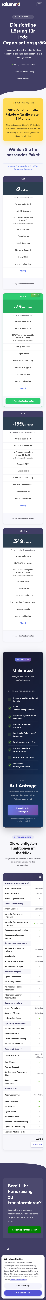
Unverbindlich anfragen (23, 810)
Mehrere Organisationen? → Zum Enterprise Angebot (23, 167)
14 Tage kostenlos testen (23, 284)
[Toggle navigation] (39, 4)
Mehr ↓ (23, 271)
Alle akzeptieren (23, 1293)
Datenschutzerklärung (18, 1280)
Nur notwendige (23, 1286)
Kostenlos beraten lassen (24, 1230)
